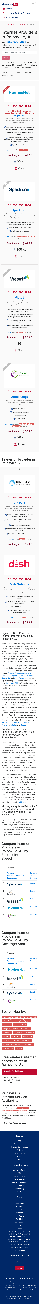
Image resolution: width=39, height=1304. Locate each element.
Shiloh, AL (18, 1048)
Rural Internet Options (19, 1247)
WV (25, 1244)
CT (23, 1231)
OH (10, 1241)
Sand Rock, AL (26, 1040)
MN (17, 1236)
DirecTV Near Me (19, 1192)
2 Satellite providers (20, 1110)
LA (22, 1234)
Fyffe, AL (27, 1021)
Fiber (8, 722)
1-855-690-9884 (12, 17)
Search (5, 57)
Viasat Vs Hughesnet (19, 1250)
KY (20, 1234)
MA (25, 1234)
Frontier (19, 1213)
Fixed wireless (16, 722)
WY (28, 1244)
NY (29, 1239)
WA (19, 1244)
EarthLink (24, 675)
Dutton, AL (6, 1021)
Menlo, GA (5, 1036)
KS (18, 1234)
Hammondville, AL (20, 1025)
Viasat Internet (19, 1144)
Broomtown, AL (7, 1017)
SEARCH (19, 1268)
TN (26, 1241)
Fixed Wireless (19, 1222)
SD (23, 1241)
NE (15, 1239)
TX (29, 1241)
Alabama (21, 24)
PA (18, 1241)
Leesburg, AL (29, 1033)
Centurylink (19, 1185)
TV (19, 1200)
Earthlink (19, 1219)
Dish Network (20, 584)
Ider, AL (27, 1029)
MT (27, 1236)
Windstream (19, 1203)
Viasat (19, 297)
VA (14, 1244)
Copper (23, 725)
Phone (30, 722)
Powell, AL (15, 1040)
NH (18, 1239)
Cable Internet (19, 1179)
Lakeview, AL (6, 1033)
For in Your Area (18, 13)
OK (13, 1241)
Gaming (20, 1159)
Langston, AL (18, 1033)
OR (16, 1241)
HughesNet (20, 115)
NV (27, 1239)
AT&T (19, 1156)
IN (16, 1234)
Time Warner (19, 1216)
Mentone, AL (16, 1036)
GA (29, 1231)
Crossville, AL (31, 1017)
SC (21, 1241)
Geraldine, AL (7, 1025)
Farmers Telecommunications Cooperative (15, 875)
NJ (21, 1239)
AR (12, 1231)
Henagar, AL (6, 1029)
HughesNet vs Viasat (19, 1147)
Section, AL (19, 1044)
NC (9, 1239)
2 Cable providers (7, 1110)
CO (20, 1231)
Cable (25, 722)
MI (14, 1236)
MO (20, 1236)
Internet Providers (9, 24)
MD (28, 1234)
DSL (3, 722)
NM (23, 1239)
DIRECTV (19, 503)
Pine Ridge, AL (28, 1036)
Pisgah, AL (6, 1040)
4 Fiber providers (23, 1108)
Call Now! (9, 9)
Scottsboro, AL (7, 1044)
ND (12, 1239)
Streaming (19, 1189)
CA (18, 1231)
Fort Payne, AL (17, 1021)
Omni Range (19, 397)
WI (22, 1244)
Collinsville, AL (20, 1017)
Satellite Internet (19, 1170)
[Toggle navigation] (33, 4)
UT (11, 1244)
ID (12, 1234)
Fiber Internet (19, 1176)
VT (16, 1244)
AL (10, 1231)
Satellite (13, 725)
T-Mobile (19, 1206)
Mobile (19, 1209)
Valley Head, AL (7, 1048)
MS (24, 1236)
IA (9, 1234)
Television (5, 725)
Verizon (20, 1150)
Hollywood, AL (18, 1029)
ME (11, 1236)
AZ (15, 1231)
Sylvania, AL (29, 1044)
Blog (19, 1141)
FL (26, 1231)
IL (14, 1234)
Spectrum (19, 210)
